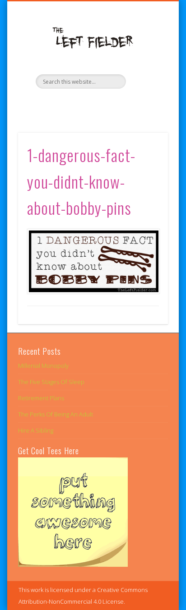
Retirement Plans (41, 398)
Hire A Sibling (35, 430)
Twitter (91, 104)
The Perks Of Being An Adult (55, 414)
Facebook (73, 104)
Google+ (110, 104)
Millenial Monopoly (43, 365)
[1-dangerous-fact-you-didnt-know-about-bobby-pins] (93, 261)
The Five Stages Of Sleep (51, 382)
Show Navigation (146, 80)
